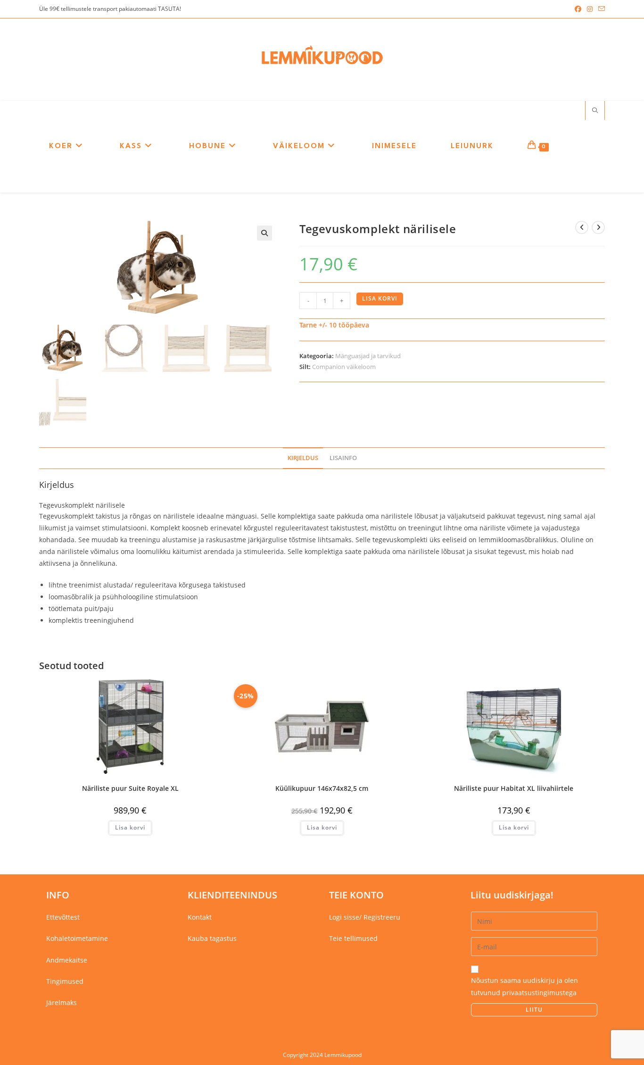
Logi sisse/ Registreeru (364, 917)
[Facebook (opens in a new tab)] (578, 9)
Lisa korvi (379, 298)
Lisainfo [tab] (343, 458)
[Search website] (595, 111)
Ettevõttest (63, 917)
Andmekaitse (66, 960)
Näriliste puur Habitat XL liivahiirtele (513, 788)
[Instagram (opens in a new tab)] (589, 9)
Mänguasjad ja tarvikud (368, 356)
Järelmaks (61, 1002)
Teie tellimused (353, 938)
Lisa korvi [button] (130, 827)
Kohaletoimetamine (77, 938)
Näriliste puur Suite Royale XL (130, 788)
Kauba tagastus (212, 938)
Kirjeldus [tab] (303, 458)
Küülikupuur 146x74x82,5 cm (321, 788)
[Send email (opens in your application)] (600, 9)
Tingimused (64, 981)
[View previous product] (581, 227)
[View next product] (598, 227)
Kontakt (200, 917)
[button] (264, 233)
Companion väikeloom (344, 366)
